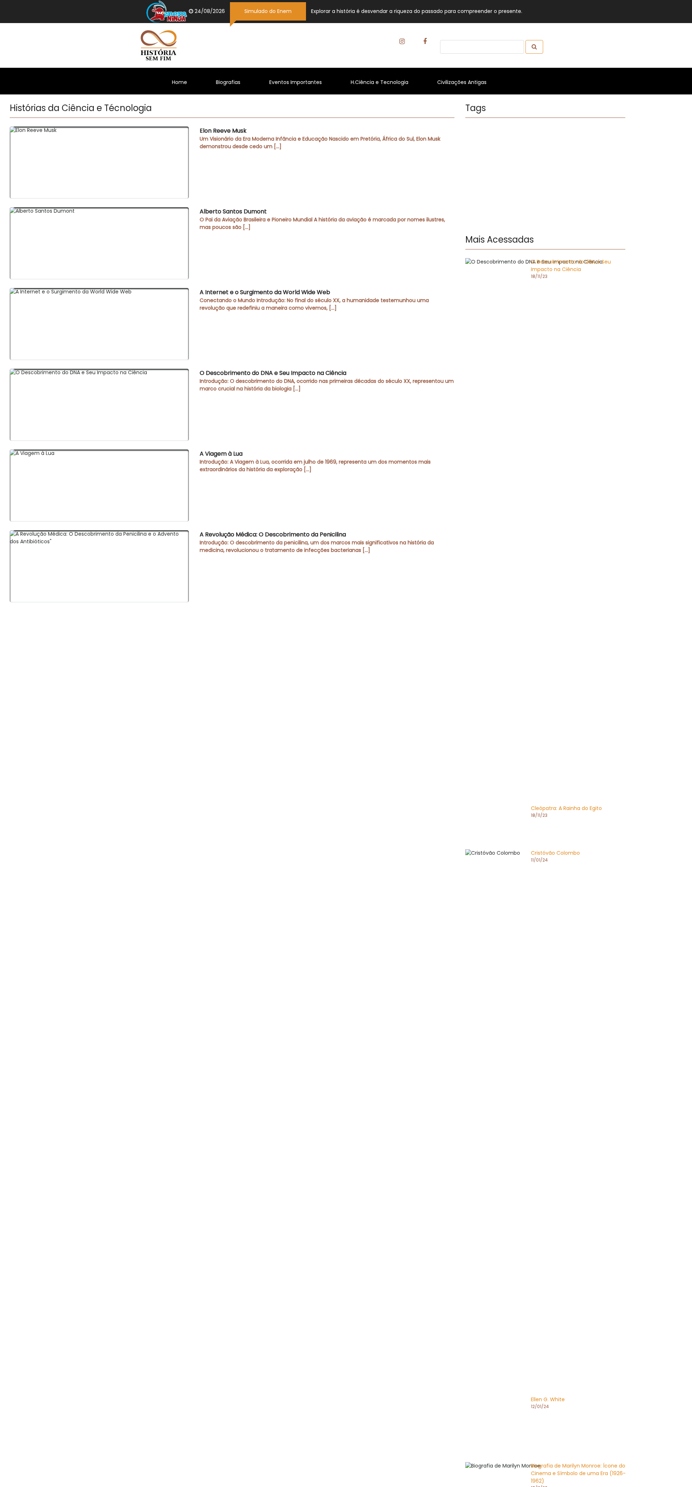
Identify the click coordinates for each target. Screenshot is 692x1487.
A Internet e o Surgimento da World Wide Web (314, 299)
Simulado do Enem (268, 11)
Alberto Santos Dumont (322, 219)
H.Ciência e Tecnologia (383, 82)
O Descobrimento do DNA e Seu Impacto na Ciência (327, 380)
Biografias (232, 82)
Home (183, 82)
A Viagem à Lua (315, 461)
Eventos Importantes (299, 82)
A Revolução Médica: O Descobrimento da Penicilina (317, 542)
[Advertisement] (545, 177)
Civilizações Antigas (465, 82)
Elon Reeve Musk (320, 138)
